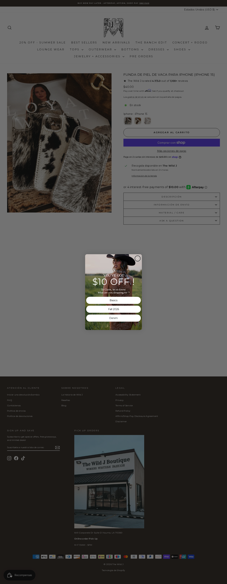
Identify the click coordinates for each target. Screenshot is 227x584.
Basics (113, 300)
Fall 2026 (113, 309)
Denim (113, 318)
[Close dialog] (137, 258)
